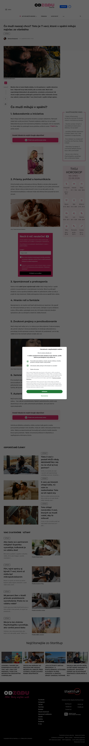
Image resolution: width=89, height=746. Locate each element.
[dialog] (44, 373)
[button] (44, 369)
